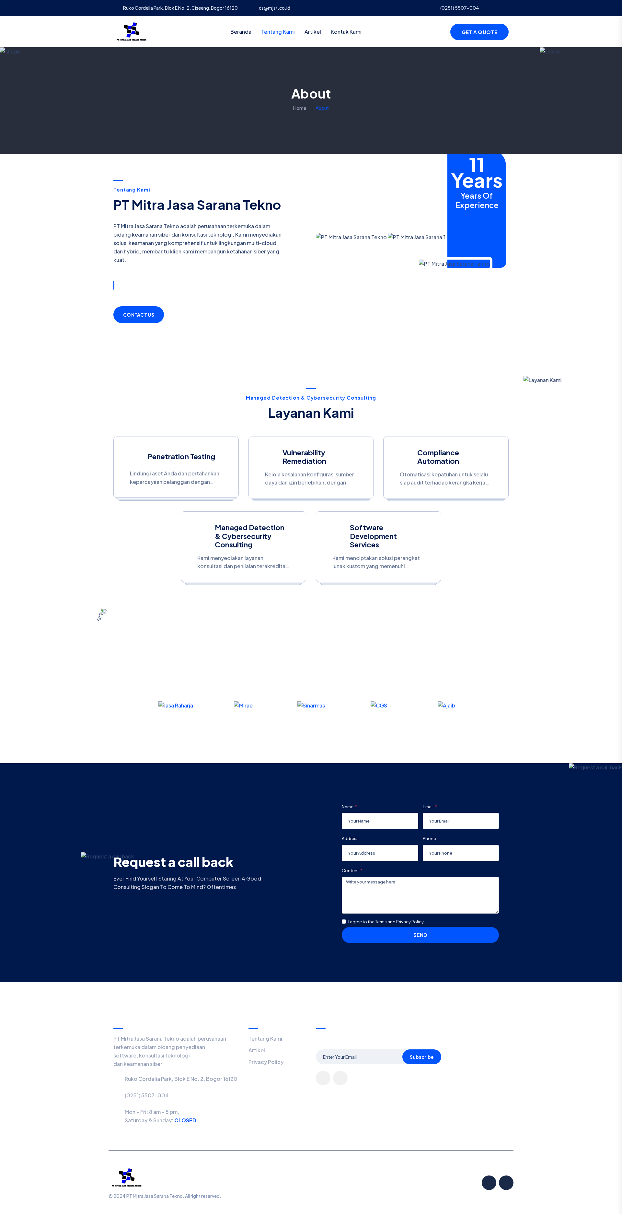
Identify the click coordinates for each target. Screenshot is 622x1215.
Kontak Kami (346, 31)
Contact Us (138, 315)
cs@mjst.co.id (274, 8)
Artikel (313, 31)
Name (347, 806)
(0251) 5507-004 (147, 1095)
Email (428, 806)
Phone (429, 838)
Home (299, 108)
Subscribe (422, 1057)
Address (350, 838)
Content (350, 870)
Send (420, 934)
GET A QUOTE (479, 32)
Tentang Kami (278, 31)
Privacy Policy (265, 1061)
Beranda (240, 31)
